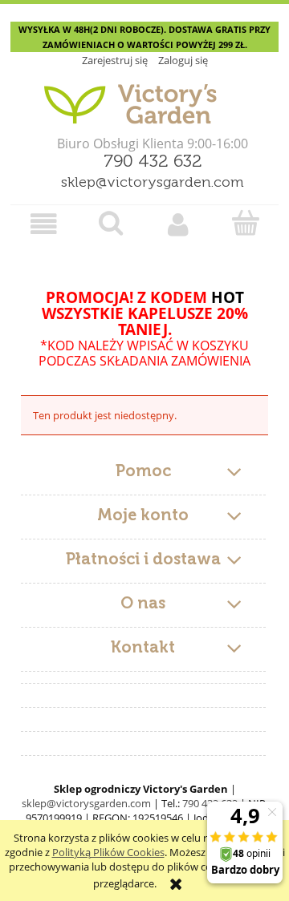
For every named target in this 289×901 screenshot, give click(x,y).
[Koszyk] (245, 222)
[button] (44, 224)
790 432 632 (153, 162)
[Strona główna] (144, 97)
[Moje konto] (178, 224)
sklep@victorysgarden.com (152, 183)
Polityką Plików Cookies (108, 852)
